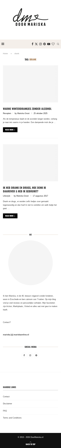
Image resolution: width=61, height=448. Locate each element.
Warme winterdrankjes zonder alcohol (27, 109)
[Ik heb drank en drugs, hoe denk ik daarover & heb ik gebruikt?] (30, 162)
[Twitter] (36, 44)
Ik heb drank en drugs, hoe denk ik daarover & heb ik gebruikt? (24, 189)
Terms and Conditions (12, 418)
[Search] (58, 44)
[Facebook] (32, 44)
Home (5, 54)
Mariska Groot (23, 113)
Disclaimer (7, 403)
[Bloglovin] (53, 44)
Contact (6, 396)
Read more (9, 129)
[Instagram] (40, 44)
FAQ (5, 411)
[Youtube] (48, 44)
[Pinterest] (44, 44)
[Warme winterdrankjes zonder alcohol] (30, 83)
